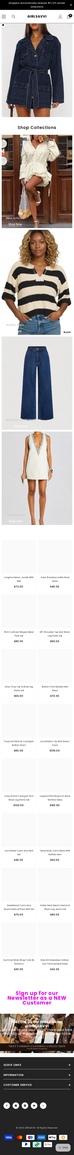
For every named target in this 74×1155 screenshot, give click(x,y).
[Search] (14, 17)
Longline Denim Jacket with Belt (19, 579)
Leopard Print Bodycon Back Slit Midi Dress (55, 798)
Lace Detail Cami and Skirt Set (19, 852)
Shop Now (15, 224)
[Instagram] (16, 1105)
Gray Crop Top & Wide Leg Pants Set (19, 688)
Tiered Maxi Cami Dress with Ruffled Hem (55, 852)
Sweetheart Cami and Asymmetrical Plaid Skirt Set (19, 907)
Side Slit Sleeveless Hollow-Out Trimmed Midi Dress (55, 962)
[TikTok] (25, 1105)
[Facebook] (6, 1105)
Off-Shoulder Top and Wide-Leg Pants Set (55, 634)
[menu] (4, 17)
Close (71, 5)
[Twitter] (43, 1105)
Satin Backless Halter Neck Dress (55, 579)
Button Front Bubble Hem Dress (55, 688)
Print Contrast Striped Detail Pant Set (19, 634)
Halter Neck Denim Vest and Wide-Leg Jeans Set (55, 907)
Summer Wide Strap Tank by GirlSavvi (18, 962)
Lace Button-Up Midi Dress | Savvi (55, 743)
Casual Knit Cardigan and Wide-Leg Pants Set (19, 798)
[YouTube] (34, 1105)
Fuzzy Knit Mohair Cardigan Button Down (19, 743)
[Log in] (60, 16)
